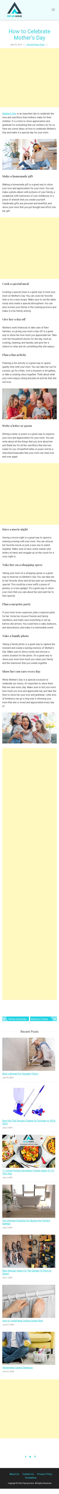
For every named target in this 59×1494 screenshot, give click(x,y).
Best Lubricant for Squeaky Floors (20, 1073)
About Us (14, 1474)
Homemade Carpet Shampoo (17, 1367)
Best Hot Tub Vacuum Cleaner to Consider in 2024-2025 (29, 1122)
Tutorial (29, 44)
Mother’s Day (9, 113)
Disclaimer (30, 1477)
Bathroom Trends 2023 (42, 1019)
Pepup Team (39, 44)
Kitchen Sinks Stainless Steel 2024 (18, 1019)
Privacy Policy (44, 1474)
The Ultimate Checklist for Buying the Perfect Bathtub (26, 1222)
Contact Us (28, 1474)
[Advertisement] (29, 77)
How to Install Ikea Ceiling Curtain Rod (22, 1320)
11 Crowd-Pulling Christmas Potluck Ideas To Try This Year (28, 1172)
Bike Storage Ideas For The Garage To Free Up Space (26, 1272)
